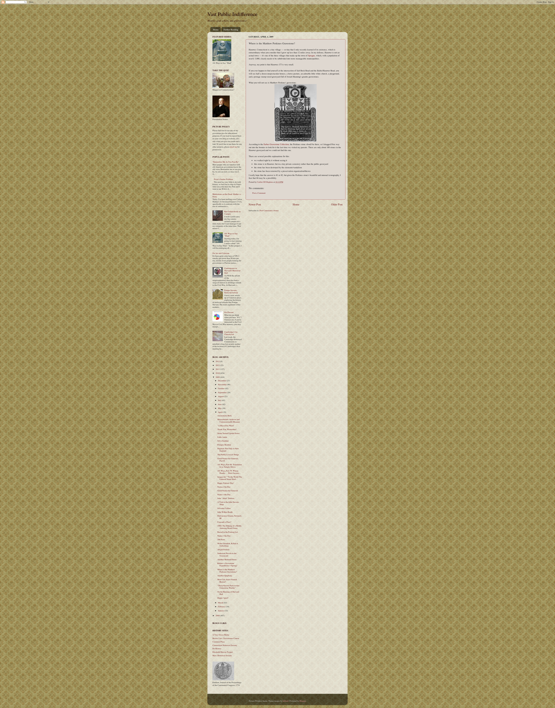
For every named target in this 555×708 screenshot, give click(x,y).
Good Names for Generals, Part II (227, 459)
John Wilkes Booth (225, 512)
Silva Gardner (223, 440)
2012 (218, 365)
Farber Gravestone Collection (276, 144)
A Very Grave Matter (220, 634)
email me (233, 146)
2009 (218, 377)
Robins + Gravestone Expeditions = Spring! (227, 564)
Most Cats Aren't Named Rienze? (227, 580)
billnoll (286, 701)
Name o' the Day (224, 487)
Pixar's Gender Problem (223, 179)
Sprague (311, 55)
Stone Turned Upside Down (228, 433)
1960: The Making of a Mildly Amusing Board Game (229, 526)
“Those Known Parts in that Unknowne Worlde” (228, 586)
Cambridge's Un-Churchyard (231, 333)
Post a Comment (259, 193)
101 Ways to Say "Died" (231, 234)
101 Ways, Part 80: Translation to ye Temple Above (229, 465)
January (221, 610)
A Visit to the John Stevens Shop (228, 503)
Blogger (302, 701)
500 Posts (221, 539)
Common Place (218, 641)
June (220, 404)
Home (216, 29)
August (221, 396)
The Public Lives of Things (228, 454)
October (221, 388)
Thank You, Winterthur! (227, 429)
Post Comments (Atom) (269, 210)
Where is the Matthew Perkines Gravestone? (227, 570)
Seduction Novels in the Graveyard (226, 554)
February (222, 606)
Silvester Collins (224, 508)
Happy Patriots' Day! (225, 483)
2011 (218, 369)
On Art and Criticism (220, 253)
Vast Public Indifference (232, 13)
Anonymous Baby (224, 415)
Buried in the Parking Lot (227, 532)
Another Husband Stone (227, 559)
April (220, 412)
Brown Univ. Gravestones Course (225, 638)
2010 (218, 373)
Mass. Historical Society (222, 655)
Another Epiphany (224, 575)
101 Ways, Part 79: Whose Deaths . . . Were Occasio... (228, 471)
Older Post (337, 204)
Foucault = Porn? (224, 522)
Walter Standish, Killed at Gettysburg (227, 544)
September (222, 392)
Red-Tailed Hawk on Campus (232, 212)
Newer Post (255, 204)
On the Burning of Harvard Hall (228, 592)
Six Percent (229, 312)
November (222, 384)
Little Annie (222, 437)
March (221, 602)
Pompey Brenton (224, 444)
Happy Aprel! (223, 598)
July (220, 400)
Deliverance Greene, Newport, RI (229, 516)
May (220, 408)
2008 (218, 615)
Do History (216, 648)
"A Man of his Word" (225, 425)
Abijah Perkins (223, 549)
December (222, 380)
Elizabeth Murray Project (222, 652)
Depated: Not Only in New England (228, 449)
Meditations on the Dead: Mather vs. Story (226, 195)
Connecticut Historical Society (224, 645)
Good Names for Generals (227, 490)
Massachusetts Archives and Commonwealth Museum (228, 420)
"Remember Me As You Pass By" (225, 162)
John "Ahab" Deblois (225, 498)
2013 (218, 361)
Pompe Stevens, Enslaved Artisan (231, 291)
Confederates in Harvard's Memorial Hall (232, 270)
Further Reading (231, 29)
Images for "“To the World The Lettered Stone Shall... (229, 478)
